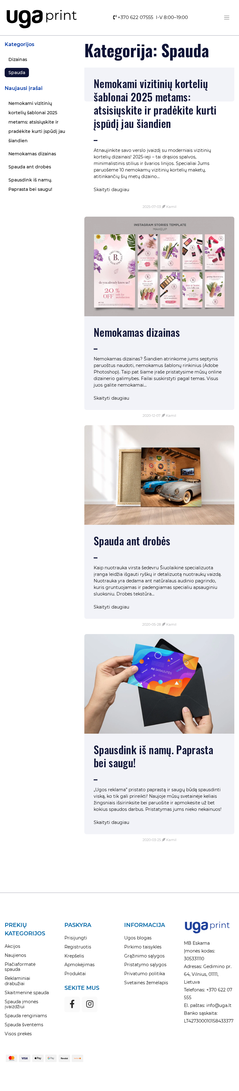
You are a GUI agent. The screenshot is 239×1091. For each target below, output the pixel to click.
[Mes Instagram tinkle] (89, 1004)
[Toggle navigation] (227, 17)
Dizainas (17, 59)
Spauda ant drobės (29, 167)
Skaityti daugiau (111, 189)
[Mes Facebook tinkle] (72, 1004)
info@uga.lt (218, 1005)
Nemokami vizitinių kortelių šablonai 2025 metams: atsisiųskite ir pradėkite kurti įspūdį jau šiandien (36, 122)
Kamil (171, 207)
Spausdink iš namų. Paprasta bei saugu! (30, 184)
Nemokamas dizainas (32, 154)
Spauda (16, 72)
